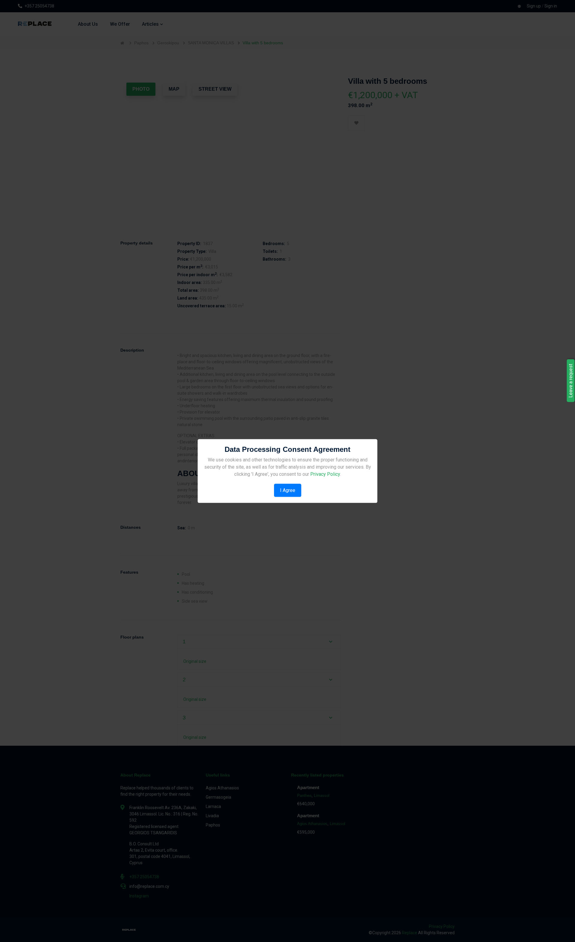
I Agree (287, 490)
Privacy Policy (325, 474)
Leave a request (570, 381)
